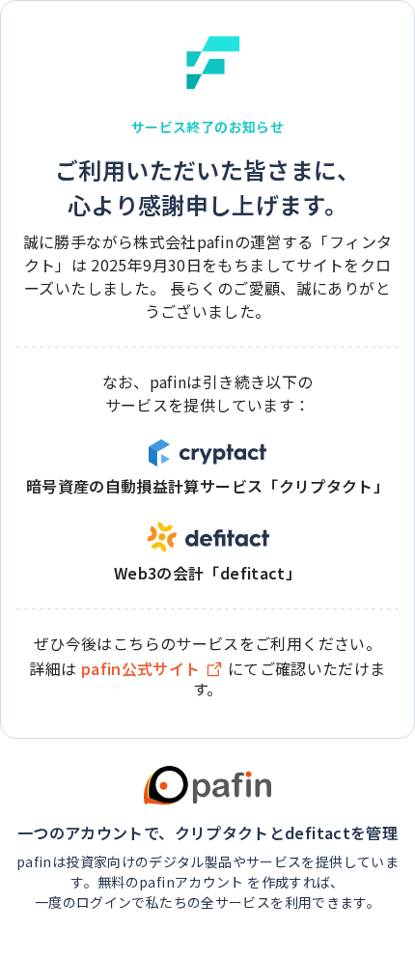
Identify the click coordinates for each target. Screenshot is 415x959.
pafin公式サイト (141, 669)
